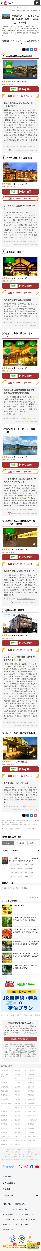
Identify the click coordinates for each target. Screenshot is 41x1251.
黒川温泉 (31, 1128)
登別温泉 (17, 1070)
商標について (29, 1224)
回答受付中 (20, 843)
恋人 (12, 864)
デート (13, 876)
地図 (18, 84)
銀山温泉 (17, 1082)
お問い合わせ (7, 1204)
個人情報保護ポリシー (11, 1214)
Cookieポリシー (9, 1219)
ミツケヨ (23, 1156)
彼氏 (26, 864)
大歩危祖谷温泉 (20, 1140)
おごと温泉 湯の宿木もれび (21, 733)
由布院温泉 (32, 1140)
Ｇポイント (29, 1149)
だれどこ (17, 1152)
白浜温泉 (31, 1116)
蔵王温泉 (4, 1082)
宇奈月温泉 (32, 1107)
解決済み (33, 843)
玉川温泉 (31, 1132)
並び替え (5, 851)
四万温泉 (31, 1087)
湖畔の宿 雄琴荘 (15, 610)
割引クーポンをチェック (23, 96)
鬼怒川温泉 (4, 1091)
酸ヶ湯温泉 (18, 1132)
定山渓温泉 (4, 1070)
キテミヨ (17, 1154)
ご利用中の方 (8, 1195)
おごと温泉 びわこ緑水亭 (19, 55)
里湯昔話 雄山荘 (15, 252)
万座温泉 (17, 1087)
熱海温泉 (4, 1145)
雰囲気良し (28, 876)
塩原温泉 (17, 1091)
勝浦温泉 (4, 1120)
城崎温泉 (4, 1116)
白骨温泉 (4, 1095)
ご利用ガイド (20, 1149)
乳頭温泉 (17, 1074)
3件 (26, 368)
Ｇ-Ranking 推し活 (7, 1159)
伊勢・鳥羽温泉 (33, 1136)
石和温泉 (31, 1095)
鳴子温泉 (31, 1074)
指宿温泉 (17, 1145)
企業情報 (6, 1189)
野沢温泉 (31, 1091)
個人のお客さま (9, 1176)
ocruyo (24, 1152)
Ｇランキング (9, 1152)
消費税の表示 (20, 1204)
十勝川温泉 (32, 1070)
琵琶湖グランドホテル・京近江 (21, 430)
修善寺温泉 (32, 1099)
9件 (26, 82)
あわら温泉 (18, 1107)
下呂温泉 (4, 1112)
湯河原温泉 (4, 1099)
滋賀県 (13, 868)
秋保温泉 (17, 1078)
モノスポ (34, 1154)
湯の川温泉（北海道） (6, 1075)
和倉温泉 (17, 1103)
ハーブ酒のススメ (32, 1159)
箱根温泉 (17, 1136)
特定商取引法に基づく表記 (26, 1219)
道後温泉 (17, 1120)
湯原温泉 (4, 1128)
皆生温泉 (31, 1124)
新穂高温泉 (32, 1112)
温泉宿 (20, 876)
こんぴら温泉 (32, 1120)
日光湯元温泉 (5, 1136)
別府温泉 (17, 1128)
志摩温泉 (4, 1140)
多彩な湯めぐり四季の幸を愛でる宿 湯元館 (21, 523)
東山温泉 (31, 1078)
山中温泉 (31, 1103)
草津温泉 (31, 1082)
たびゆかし (30, 1156)
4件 (26, 184)
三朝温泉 (4, 1124)
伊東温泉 (17, 1099)
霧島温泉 (4, 1132)
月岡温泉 (17, 1095)
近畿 (32, 864)
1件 (26, 635)
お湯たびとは (10, 1149)
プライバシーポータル (29, 1214)
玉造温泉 (17, 1124)
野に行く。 (8, 1156)
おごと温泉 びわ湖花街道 (19, 158)
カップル (19, 864)
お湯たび (30, 1152)
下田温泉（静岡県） (6, 1104)
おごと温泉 (24, 872)
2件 (26, 457)
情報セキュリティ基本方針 (12, 1224)
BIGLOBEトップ (8, 1230)
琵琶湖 (20, 868)
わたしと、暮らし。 (7, 1154)
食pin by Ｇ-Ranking (19, 1159)
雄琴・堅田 (28, 868)
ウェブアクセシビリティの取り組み (15, 1209)
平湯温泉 (17, 1112)
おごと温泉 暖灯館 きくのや (21, 335)
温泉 (31, 872)
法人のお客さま (9, 1182)
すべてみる (34, 897)
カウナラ (16, 1156)
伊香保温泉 (4, 1087)
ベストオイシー (26, 1154)
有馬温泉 (17, 1116)
